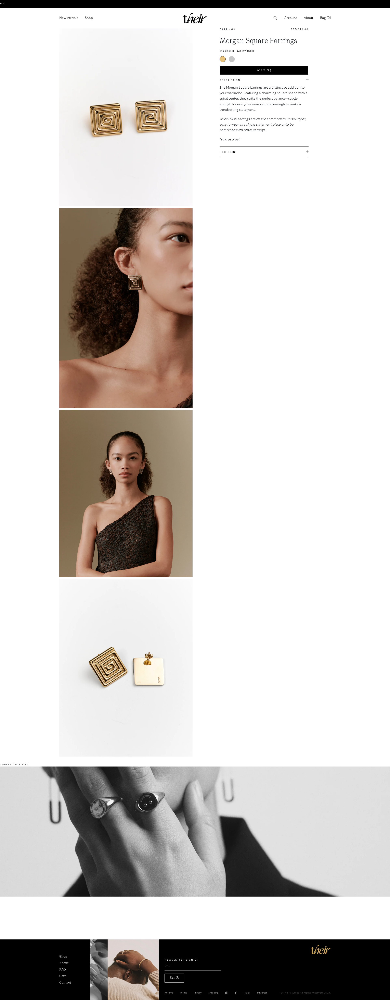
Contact (65, 982)
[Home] (321, 949)
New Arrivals (68, 18)
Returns (169, 993)
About (308, 18)
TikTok (246, 993)
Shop (89, 18)
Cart (62, 976)
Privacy (198, 993)
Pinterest (262, 993)
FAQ (62, 969)
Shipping (213, 993)
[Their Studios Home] (195, 18)
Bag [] (325, 18)
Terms (183, 993)
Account (290, 18)
